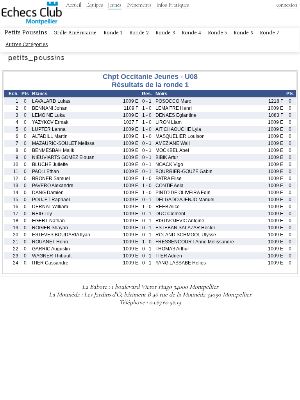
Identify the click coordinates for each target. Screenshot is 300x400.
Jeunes (114, 5)
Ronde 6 (243, 33)
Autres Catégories (26, 45)
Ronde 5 (217, 33)
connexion (287, 5)
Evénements (139, 5)
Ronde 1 (113, 33)
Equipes (94, 5)
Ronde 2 (138, 33)
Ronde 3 (165, 33)
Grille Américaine (75, 33)
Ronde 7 (269, 33)
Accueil (73, 5)
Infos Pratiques (172, 5)
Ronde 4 (191, 33)
